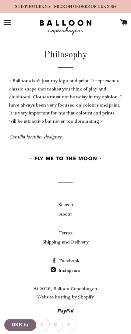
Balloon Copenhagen (75, 289)
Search (65, 205)
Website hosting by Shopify (65, 297)
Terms (66, 233)
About (65, 214)
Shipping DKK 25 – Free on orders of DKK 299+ (65, 6)
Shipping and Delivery (65, 242)
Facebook (69, 261)
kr (20, 325)
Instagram (68, 270)
